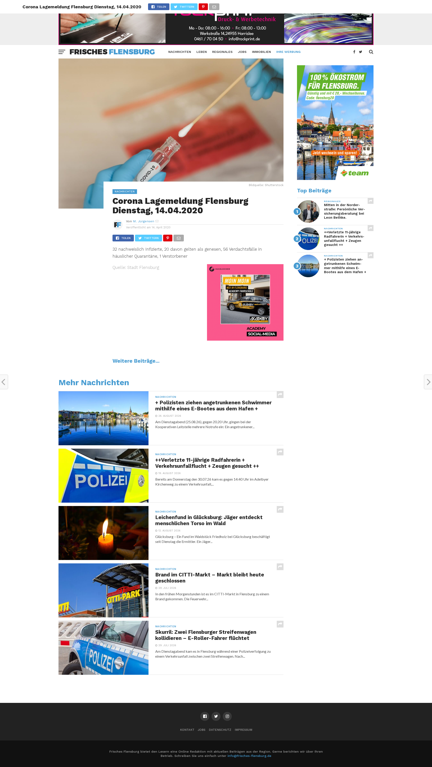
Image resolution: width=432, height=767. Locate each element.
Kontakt (187, 729)
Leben (201, 52)
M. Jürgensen (143, 221)
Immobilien (261, 52)
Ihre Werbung (288, 52)
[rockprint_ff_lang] (216, 43)
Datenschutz (220, 729)
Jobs (242, 52)
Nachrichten (179, 52)
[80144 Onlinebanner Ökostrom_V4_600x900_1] (335, 179)
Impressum (243, 729)
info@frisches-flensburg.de (249, 756)
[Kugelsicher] (245, 339)
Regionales (222, 52)
